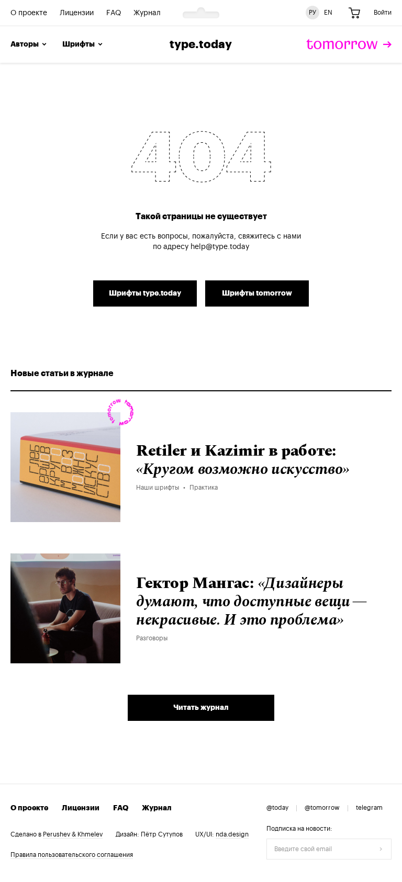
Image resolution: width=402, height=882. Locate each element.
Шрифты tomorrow (257, 293)
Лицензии (77, 13)
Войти (383, 12)
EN (328, 12)
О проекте (28, 13)
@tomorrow (322, 808)
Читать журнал (201, 707)
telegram (369, 808)
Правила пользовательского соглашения (71, 855)
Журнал (147, 13)
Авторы (24, 44)
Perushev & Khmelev (73, 834)
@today (277, 808)
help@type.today (220, 247)
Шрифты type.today (145, 293)
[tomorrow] (349, 44)
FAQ (113, 13)
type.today (201, 44)
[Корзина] (354, 13)
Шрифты (78, 44)
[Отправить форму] (381, 849)
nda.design (232, 834)
